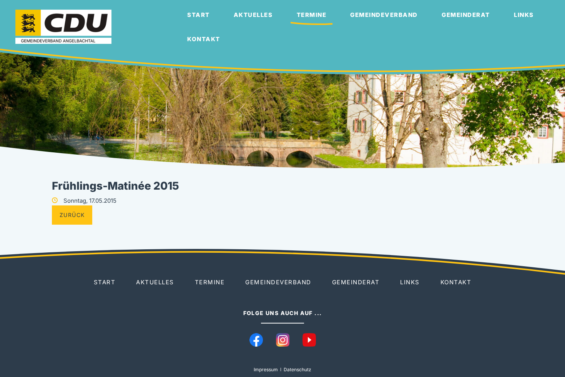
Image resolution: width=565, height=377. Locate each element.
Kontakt (203, 39)
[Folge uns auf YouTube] (309, 340)
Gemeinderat (466, 14)
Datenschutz (297, 369)
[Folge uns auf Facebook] (256, 340)
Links (524, 14)
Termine (312, 14)
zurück (72, 215)
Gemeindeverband (384, 14)
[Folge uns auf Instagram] (282, 340)
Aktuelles (253, 14)
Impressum (266, 369)
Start (198, 14)
